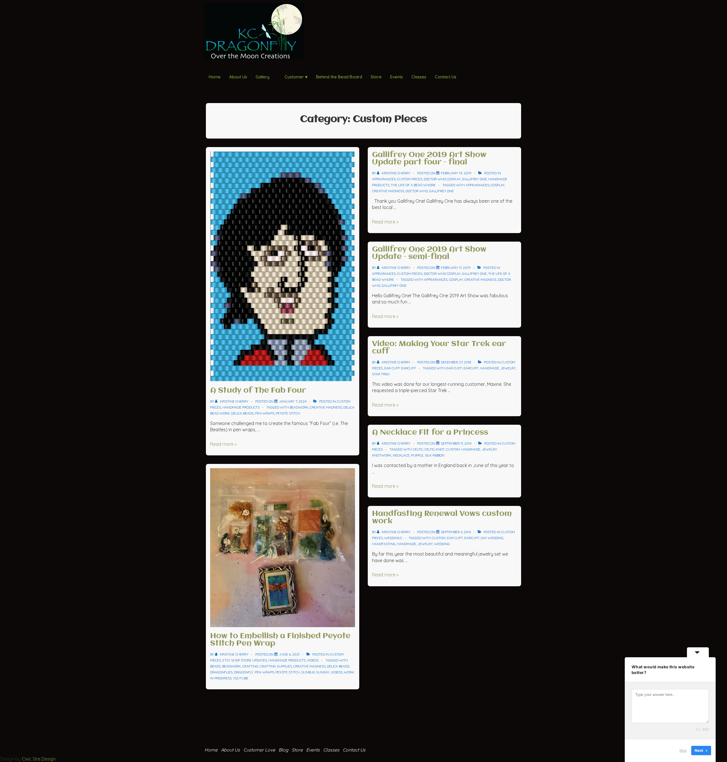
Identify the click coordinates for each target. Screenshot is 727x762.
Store (376, 76)
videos (336, 672)
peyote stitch (288, 413)
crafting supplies (276, 666)
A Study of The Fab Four (258, 391)
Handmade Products (241, 407)
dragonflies (221, 672)
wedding (442, 544)
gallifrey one (441, 191)
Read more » (223, 444)
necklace (401, 455)
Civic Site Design (39, 759)
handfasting (384, 544)
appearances (477, 185)
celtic (418, 449)
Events (396, 76)
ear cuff (454, 368)
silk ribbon (434, 455)
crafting (250, 666)
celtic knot (435, 449)
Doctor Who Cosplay (442, 179)
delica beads (242, 413)
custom (453, 449)
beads (215, 666)
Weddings (393, 538)
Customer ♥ (296, 76)
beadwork (299, 407)
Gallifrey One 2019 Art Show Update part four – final (429, 158)
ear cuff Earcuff (400, 368)
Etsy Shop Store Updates (244, 660)
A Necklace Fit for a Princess (430, 433)
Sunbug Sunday (315, 672)
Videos (313, 660)
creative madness (326, 407)
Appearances (384, 179)
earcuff (471, 368)
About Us (238, 76)
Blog (283, 750)
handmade (489, 368)
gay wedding (492, 538)
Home (215, 76)
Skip (683, 750)
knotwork (381, 455)
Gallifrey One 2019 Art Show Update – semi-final (429, 253)
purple (417, 455)
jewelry (508, 368)
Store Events (306, 750)
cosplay (498, 185)
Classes (418, 76)
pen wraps (264, 413)
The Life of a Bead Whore (413, 185)
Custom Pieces (409, 179)
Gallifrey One (474, 179)
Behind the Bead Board (339, 76)
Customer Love (259, 750)
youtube (240, 678)
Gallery (263, 76)
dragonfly (243, 672)
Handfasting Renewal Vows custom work (442, 517)
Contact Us (445, 76)
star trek (381, 374)
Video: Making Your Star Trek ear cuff (439, 347)
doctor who (417, 191)
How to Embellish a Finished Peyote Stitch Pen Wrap (280, 640)
